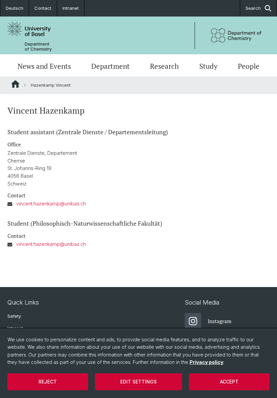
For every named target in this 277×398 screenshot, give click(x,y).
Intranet (70, 8)
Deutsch (14, 8)
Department (110, 66)
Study (208, 66)
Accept (229, 382)
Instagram (219, 321)
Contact (42, 8)
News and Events (44, 66)
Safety (14, 316)
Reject (48, 382)
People (248, 66)
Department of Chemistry (38, 46)
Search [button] (253, 8)
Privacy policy (206, 362)
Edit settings (138, 382)
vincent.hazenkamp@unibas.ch (51, 203)
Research (164, 66)
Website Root (15, 84)
